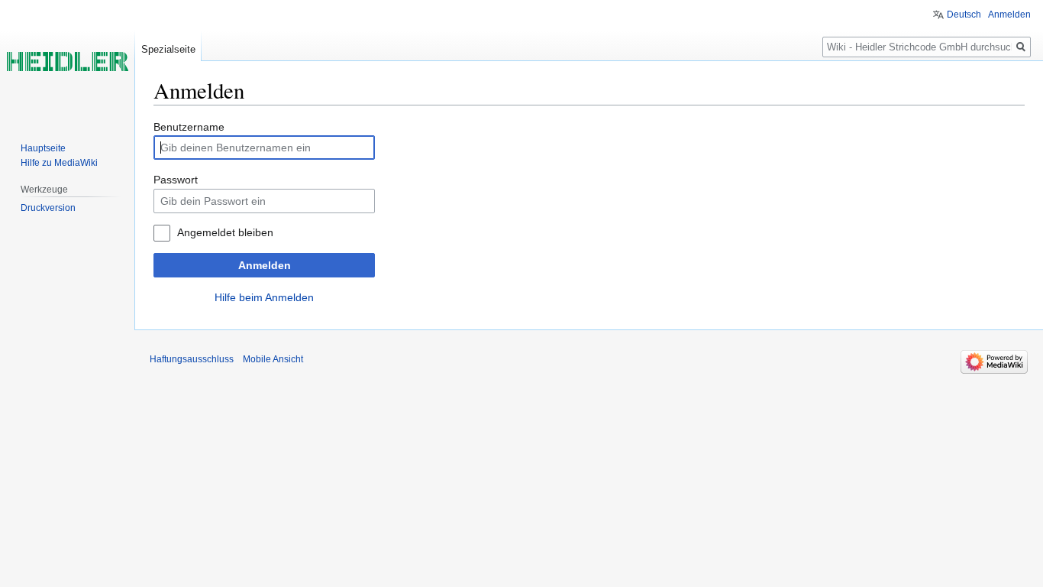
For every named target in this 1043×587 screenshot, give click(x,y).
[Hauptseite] (67, 61)
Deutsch (964, 14)
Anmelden (264, 265)
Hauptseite (43, 148)
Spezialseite (168, 49)
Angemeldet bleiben (225, 232)
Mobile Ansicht (273, 359)
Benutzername (188, 127)
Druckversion (48, 208)
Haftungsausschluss (192, 359)
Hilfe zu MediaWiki (59, 162)
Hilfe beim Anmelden (264, 297)
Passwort (175, 180)
